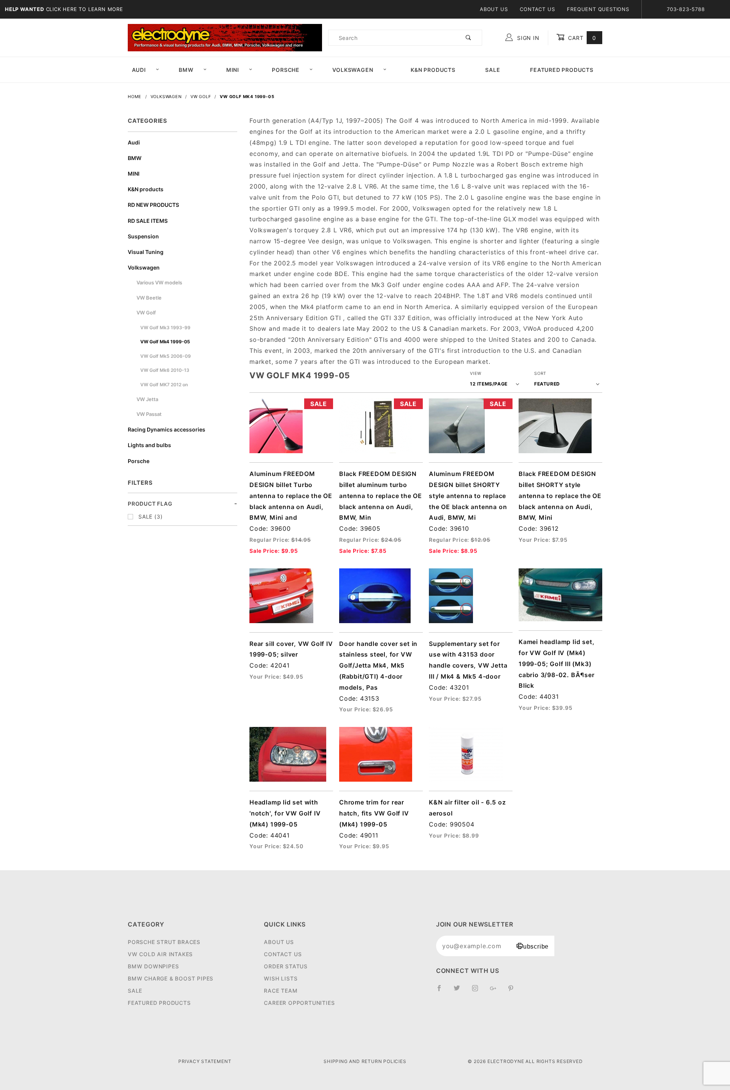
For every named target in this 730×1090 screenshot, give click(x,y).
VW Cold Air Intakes (160, 954)
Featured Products (562, 70)
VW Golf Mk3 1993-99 (165, 327)
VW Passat (149, 414)
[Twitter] (460, 991)
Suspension (143, 236)
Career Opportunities (299, 1003)
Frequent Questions (598, 9)
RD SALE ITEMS (148, 220)
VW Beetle (149, 298)
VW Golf (146, 312)
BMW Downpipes (153, 966)
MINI (232, 70)
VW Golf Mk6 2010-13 (164, 370)
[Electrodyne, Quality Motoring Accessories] (225, 37)
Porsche (286, 70)
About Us (494, 9)
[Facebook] (442, 991)
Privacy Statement (205, 1061)
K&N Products (433, 70)
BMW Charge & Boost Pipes (170, 978)
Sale (492, 70)
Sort (540, 373)
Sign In (527, 38)
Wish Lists (280, 978)
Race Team (280, 990)
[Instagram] (478, 991)
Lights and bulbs (149, 445)
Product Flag (150, 503)
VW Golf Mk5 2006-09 (165, 356)
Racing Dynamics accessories (166, 429)
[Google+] (496, 991)
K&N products (145, 189)
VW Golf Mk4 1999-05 (165, 341)
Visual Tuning (145, 252)
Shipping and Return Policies (365, 1061)
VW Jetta (147, 399)
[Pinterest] (514, 991)
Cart (581, 38)
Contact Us (537, 9)
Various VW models (159, 282)
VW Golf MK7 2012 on (164, 384)
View (475, 373)
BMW (186, 70)
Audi (139, 70)
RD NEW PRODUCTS (153, 204)
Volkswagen (352, 70)
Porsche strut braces (164, 942)
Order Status (286, 966)
